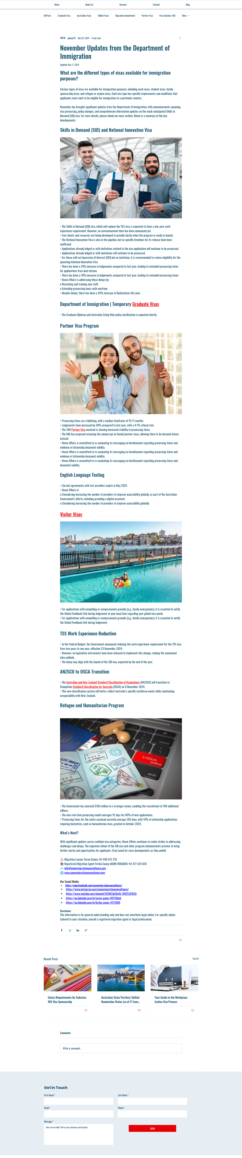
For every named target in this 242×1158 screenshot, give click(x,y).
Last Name (122, 1095)
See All (195, 958)
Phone (120, 1108)
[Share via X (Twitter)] (69, 930)
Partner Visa (147, 15)
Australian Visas (84, 15)
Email (46, 1108)
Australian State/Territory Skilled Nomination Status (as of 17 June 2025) (120, 999)
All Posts (47, 15)
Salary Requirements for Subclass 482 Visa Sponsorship (67, 999)
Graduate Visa (64, 15)
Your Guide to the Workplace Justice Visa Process (171, 999)
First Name (49, 1095)
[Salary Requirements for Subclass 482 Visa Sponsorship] (67, 978)
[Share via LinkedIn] (77, 930)
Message (48, 1121)
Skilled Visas (103, 15)
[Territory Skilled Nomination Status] (121, 978)
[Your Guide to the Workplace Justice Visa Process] (174, 978)
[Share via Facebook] (61, 930)
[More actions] (180, 38)
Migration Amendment (125, 15)
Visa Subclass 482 (167, 15)
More (184, 15)
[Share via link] (85, 930)
